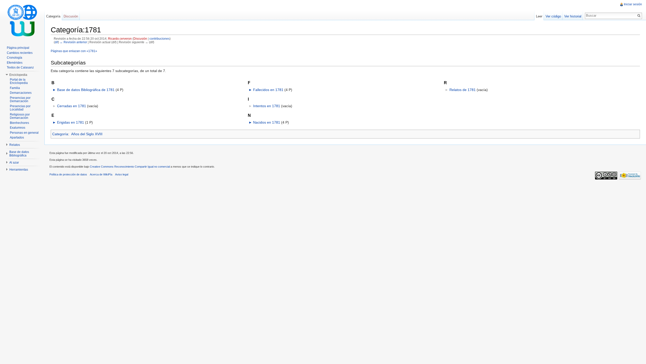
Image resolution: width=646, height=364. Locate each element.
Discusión (140, 38)
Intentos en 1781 (266, 106)
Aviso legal (121, 174)
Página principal (18, 48)
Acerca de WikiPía (101, 174)
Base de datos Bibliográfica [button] (19, 153)
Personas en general (24, 132)
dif (56, 42)
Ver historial (572, 16)
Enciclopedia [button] (18, 75)
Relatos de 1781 (462, 90)
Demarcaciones (21, 93)
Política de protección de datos (68, 174)
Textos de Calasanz (20, 67)
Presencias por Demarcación (20, 99)
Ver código (553, 16)
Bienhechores (19, 123)
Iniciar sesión (633, 4)
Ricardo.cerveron (120, 38)
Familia (15, 88)
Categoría (60, 134)
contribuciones (159, 38)
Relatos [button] (14, 145)
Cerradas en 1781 (71, 106)
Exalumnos (17, 127)
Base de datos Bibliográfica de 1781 (86, 90)
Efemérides (14, 62)
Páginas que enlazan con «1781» (74, 51)
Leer (539, 16)
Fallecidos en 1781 (268, 90)
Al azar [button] (14, 162)
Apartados (17, 137)
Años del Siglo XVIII (86, 134)
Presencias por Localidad (20, 107)
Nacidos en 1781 (266, 122)
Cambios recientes (20, 53)
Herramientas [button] (18, 169)
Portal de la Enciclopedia (19, 81)
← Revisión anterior (73, 42)
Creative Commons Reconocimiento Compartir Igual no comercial (130, 166)
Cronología (14, 57)
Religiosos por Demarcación (20, 116)
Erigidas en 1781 (70, 122)
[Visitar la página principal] (22, 20)
